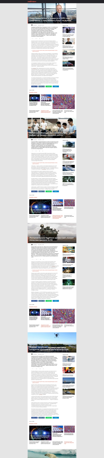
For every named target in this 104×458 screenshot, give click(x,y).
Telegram (55, 86)
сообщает (53, 265)
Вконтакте (41, 86)
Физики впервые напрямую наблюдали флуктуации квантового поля (34, 111)
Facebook (34, 86)
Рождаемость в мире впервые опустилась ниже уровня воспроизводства (46, 111)
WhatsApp (48, 86)
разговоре (44, 169)
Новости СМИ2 (31, 90)
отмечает (34, 68)
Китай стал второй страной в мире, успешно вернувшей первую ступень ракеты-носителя (44, 51)
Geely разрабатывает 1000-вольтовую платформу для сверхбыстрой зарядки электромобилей (58, 112)
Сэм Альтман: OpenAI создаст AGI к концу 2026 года (69, 111)
